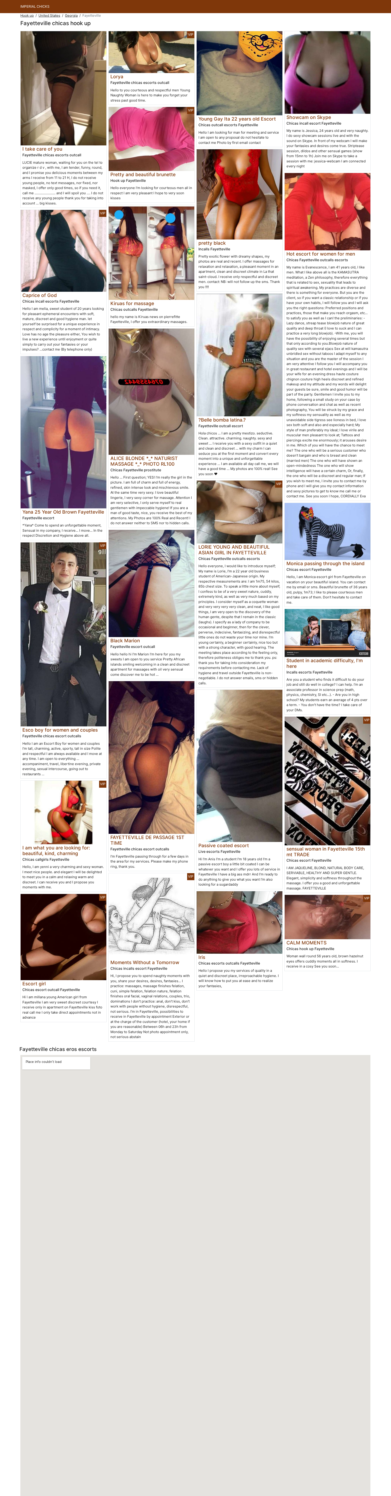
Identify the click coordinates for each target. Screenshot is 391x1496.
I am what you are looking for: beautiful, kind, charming (56, 850)
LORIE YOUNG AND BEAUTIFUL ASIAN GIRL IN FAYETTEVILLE (234, 549)
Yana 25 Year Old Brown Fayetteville (63, 512)
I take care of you (42, 149)
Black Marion (125, 640)
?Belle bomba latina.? (222, 420)
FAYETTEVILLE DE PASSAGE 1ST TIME (147, 840)
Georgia (71, 15)
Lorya (116, 76)
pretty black (212, 243)
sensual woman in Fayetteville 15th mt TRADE (325, 851)
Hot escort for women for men (320, 254)
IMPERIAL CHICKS (35, 6)
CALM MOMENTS (306, 943)
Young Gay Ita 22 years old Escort (237, 119)
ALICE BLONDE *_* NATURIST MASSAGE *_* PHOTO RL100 (144, 461)
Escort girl (34, 983)
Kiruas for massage (132, 303)
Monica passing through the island (325, 563)
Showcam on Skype (308, 117)
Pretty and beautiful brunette (143, 174)
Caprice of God (39, 295)
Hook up (27, 15)
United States (49, 15)
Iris (201, 957)
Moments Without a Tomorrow (144, 962)
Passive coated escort (223, 845)
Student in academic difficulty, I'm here (324, 663)
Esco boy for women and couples (60, 730)
